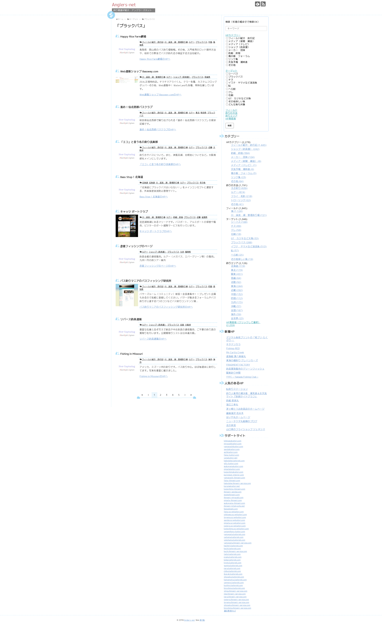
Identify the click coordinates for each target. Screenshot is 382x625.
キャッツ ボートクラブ (134, 211)
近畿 (210, 147)
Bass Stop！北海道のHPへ (154, 196)
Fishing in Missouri (131, 353)
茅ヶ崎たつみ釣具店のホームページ (245, 409)
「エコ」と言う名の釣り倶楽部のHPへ (160, 164)
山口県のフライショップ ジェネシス (245, 429)
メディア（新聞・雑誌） (241, 41)
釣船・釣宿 (178, 217)
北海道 (145, 183)
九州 (182, 252)
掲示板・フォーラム (239, 56)
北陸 (236, 282)
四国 (210, 286)
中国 (210, 42)
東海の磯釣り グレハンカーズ (242, 360)
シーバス (233, 73)
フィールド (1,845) (246, 212)
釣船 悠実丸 (232, 400)
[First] (142, 395)
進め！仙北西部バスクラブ (136, 107)
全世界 (237, 318)
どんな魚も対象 (236, 104)
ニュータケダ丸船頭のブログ (241, 421)
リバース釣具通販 (131, 319)
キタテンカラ (233, 344)
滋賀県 (204, 217)
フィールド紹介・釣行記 (152, 42)
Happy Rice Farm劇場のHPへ (155, 59)
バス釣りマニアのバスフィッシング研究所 (145, 280)
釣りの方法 (231, 113)
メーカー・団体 (236, 50)
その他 (202, 183)
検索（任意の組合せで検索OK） (242, 21)
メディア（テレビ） (239, 44)
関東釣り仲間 (233, 372)
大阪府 (188, 325)
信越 (236, 278)
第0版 (202, 620)
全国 (182, 325)
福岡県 (188, 252)
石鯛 (230, 95)
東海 (237, 286)
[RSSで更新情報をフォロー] (263, 3)
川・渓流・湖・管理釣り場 (176, 42)
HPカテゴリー (233, 35)
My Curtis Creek (235, 352)
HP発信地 (230, 118)
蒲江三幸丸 (232, 404)
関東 (237, 274)
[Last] (191, 395)
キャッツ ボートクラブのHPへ (156, 231)
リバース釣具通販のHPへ (153, 338)
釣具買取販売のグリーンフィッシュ (245, 368)
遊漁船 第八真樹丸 (236, 356)
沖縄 (236, 306)
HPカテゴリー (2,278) (246, 162)
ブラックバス (201, 42)
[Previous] (148, 395)
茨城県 (207, 77)
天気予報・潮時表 (238, 62)
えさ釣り (239, 188)
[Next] (185, 395)
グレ (230, 92)
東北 (198, 113)
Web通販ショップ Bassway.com (139, 71)
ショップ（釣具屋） (182, 77)
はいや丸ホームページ (238, 417)
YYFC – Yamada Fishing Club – (242, 376)
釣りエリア (231, 115)
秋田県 (203, 113)
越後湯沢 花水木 (235, 413)
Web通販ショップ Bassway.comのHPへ (160, 94)
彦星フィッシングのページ (136, 246)
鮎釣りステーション (237, 389)
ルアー (192, 42)
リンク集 (233, 59)
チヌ (230, 79)
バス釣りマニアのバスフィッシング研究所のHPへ (166, 306)
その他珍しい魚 (236, 101)
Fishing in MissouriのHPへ (154, 376)
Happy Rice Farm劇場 (133, 36)
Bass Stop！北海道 (131, 177)
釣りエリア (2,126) (236, 291)
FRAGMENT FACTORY (238, 364)
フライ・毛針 (241, 196)
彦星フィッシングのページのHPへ (158, 265)
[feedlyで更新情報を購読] (257, 3)
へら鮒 (232, 89)
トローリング (241, 200)
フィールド (231, 110)
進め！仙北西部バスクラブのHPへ (158, 129)
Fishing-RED (233, 348)
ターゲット (231, 70)
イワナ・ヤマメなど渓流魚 (242, 82)
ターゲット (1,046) (246, 239)
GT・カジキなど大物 (239, 98)
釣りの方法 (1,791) (239, 195)
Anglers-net (124, 4)
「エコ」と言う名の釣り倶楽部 (139, 141)
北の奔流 (231, 425)
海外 (210, 359)
